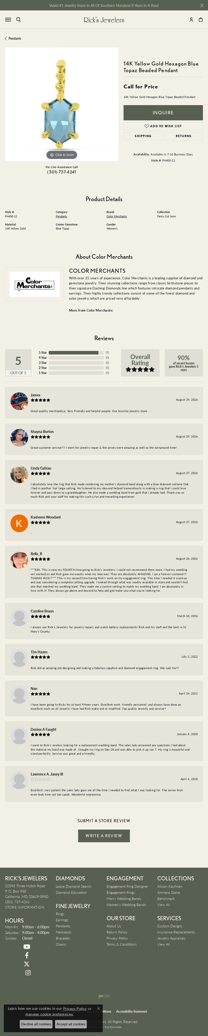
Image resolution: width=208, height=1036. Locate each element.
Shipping (143, 136)
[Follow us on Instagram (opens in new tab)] (28, 973)
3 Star (43, 363)
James (35, 394)
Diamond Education (71, 892)
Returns (184, 136)
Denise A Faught (43, 729)
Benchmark (166, 898)
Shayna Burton (42, 431)
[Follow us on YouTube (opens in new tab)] (26, 947)
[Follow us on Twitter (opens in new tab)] (26, 964)
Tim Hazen (39, 651)
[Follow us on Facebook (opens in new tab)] (26, 955)
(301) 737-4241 (61, 172)
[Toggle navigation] (8, 19)
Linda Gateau (41, 468)
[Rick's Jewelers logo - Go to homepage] (104, 19)
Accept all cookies (71, 1024)
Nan (34, 688)
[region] (61, 104)
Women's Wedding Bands (126, 904)
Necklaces (64, 931)
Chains (61, 944)
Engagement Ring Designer (127, 886)
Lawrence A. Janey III (47, 773)
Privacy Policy (117, 938)
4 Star (43, 357)
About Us (114, 925)
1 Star (43, 373)
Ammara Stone (168, 892)
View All (163, 904)
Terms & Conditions (122, 944)
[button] (18, 19)
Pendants (15, 38)
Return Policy (117, 931)
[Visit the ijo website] (104, 996)
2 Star (43, 368)
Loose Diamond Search (73, 886)
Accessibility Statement (131, 1011)
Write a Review (103, 835)
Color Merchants (117, 216)
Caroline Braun (42, 610)
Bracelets (63, 938)
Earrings (62, 919)
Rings (60, 913)
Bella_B (36, 553)
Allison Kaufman (169, 886)
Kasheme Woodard (46, 517)
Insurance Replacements (176, 931)
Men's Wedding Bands (124, 898)
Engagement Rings (121, 892)
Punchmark (113, 1027)
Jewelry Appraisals (171, 938)
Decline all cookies (36, 1024)
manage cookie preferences (49, 1014)
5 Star (43, 352)
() (107, 352)
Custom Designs (169, 925)
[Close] (202, 5)
